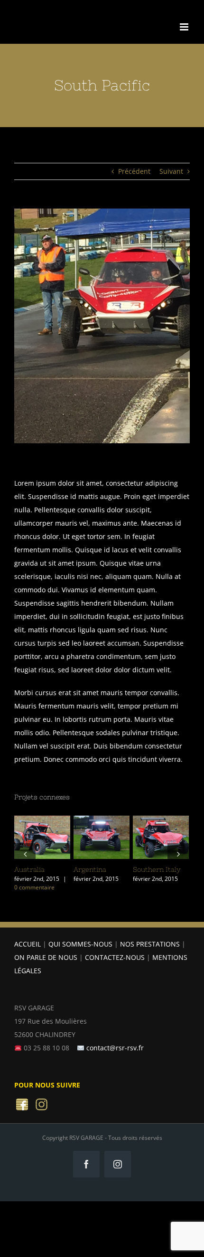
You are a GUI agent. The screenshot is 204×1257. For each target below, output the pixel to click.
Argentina (89, 823)
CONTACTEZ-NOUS (115, 958)
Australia (30, 823)
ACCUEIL (27, 945)
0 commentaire (24, 887)
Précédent (134, 171)
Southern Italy (149, 823)
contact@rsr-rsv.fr (115, 1049)
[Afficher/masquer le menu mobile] (185, 27)
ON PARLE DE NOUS (45, 958)
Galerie (91, 852)
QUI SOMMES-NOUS (80, 945)
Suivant (171, 171)
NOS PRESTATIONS (150, 945)
